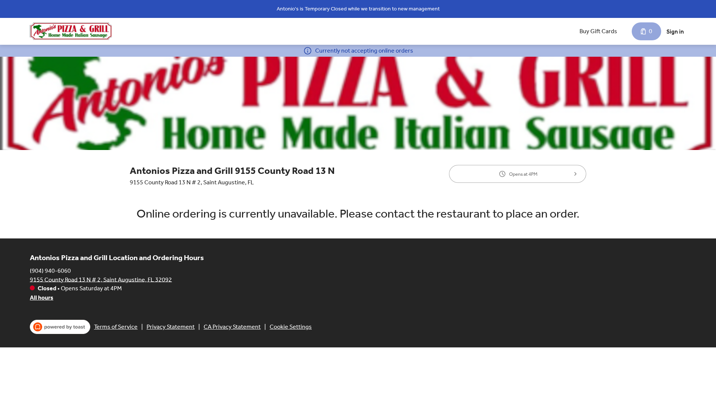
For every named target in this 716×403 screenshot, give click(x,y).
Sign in (675, 31)
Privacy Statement (171, 326)
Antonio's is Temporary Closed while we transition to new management (358, 9)
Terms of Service (116, 326)
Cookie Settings (291, 326)
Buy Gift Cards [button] (598, 31)
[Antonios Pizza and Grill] (71, 31)
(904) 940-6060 (50, 270)
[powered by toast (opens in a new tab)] (60, 326)
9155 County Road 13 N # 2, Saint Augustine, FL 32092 (101, 279)
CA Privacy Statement (232, 326)
